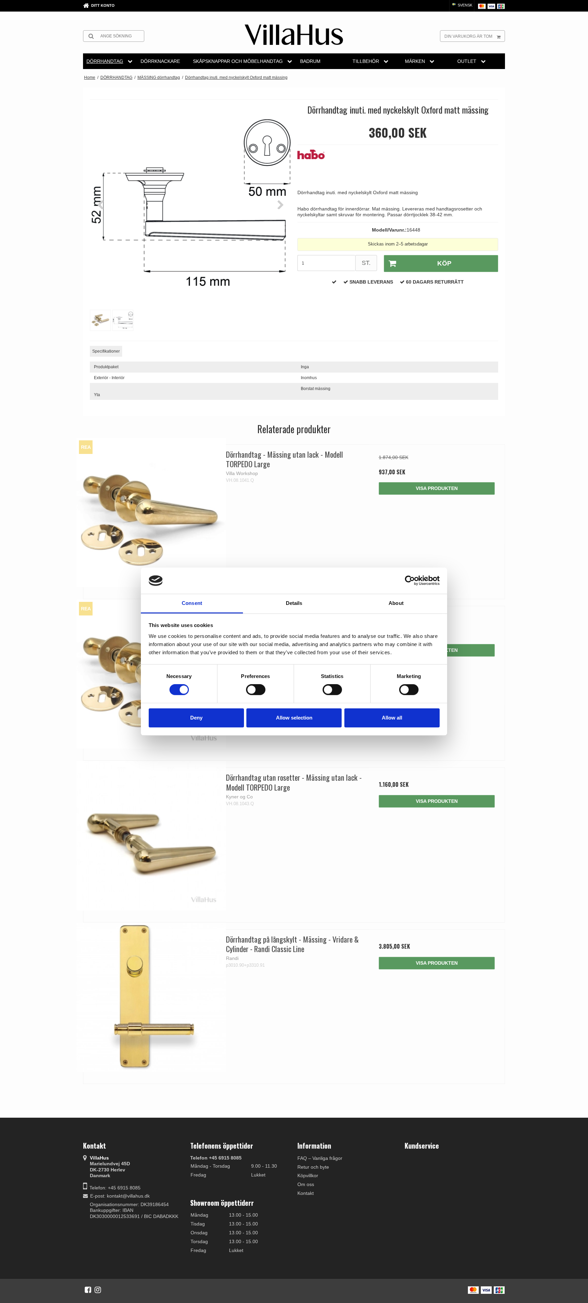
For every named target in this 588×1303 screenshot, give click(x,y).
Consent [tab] (192, 603)
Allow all (392, 718)
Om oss (305, 1184)
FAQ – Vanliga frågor (319, 1158)
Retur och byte (313, 1167)
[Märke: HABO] (314, 167)
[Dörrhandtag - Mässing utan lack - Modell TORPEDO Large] (151, 512)
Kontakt (305, 1193)
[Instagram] (98, 1289)
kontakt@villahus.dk (128, 1196)
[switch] (255, 689)
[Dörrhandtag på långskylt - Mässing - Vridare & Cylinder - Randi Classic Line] (151, 997)
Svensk (464, 5)
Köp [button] (444, 263)
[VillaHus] (294, 34)
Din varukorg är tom (468, 36)
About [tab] (396, 603)
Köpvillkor (307, 1175)
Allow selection (294, 718)
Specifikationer (106, 351)
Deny (196, 718)
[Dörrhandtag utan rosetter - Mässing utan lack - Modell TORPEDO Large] (151, 835)
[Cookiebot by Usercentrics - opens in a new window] (410, 581)
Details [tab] (294, 603)
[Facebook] (88, 1289)
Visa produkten (437, 488)
